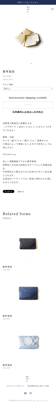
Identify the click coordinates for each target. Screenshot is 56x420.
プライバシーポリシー (16, 386)
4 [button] (31, 63)
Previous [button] (4, 37)
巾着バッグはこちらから (28, 2)
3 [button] (29, 63)
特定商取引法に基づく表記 (38, 386)
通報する (21, 191)
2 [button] (27, 63)
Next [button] (51, 37)
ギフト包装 (8, 84)
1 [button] (25, 63)
